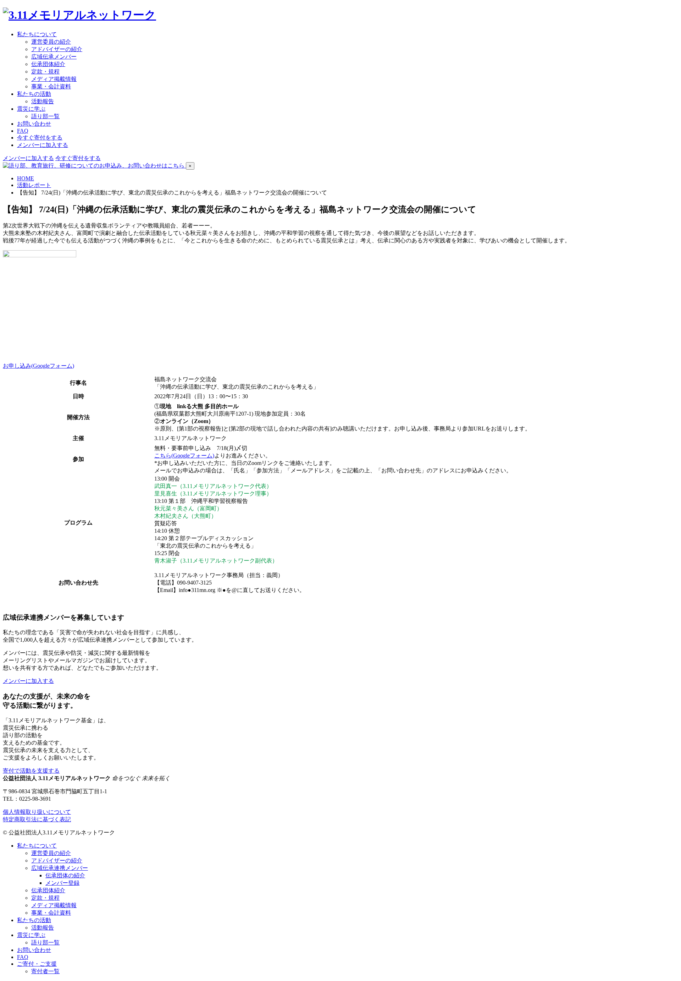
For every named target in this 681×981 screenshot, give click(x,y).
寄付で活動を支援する (31, 771)
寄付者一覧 (45, 971)
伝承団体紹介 (48, 64)
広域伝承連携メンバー (59, 868)
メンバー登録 (62, 883)
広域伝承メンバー (54, 57)
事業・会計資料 (51, 86)
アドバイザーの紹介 (56, 49)
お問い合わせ (34, 124)
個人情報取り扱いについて (37, 812)
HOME (25, 178)
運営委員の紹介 (51, 42)
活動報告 (42, 101)
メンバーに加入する (42, 145)
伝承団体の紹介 (65, 875)
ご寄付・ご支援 (37, 964)
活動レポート (34, 185)
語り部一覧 (45, 116)
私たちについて (37, 846)
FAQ (22, 131)
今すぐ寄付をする (39, 138)
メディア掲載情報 (54, 79)
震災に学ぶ (31, 935)
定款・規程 (45, 71)
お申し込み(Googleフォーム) (38, 366)
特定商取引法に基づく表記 (37, 819)
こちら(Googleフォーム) (184, 456)
